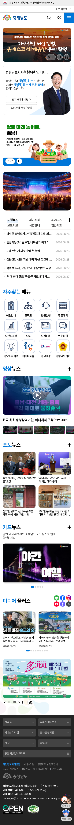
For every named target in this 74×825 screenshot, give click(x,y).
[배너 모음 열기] (66, 57)
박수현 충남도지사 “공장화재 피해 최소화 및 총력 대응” (29, 234)
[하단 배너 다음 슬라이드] (19, 702)
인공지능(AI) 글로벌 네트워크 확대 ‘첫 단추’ (29, 242)
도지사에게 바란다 (21, 99)
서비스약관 (28, 764)
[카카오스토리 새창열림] (62, 604)
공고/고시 (56, 220)
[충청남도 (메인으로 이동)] (15, 776)
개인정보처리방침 (11, 764)
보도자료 (12, 225)
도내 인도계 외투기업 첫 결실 (23, 251)
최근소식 (34, 220)
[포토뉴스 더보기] (69, 445)
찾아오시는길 (28, 769)
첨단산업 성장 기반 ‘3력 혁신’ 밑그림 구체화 (29, 259)
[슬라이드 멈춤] (60, 57)
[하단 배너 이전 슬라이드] (5, 702)
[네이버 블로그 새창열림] (56, 598)
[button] (10, 430)
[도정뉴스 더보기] (69, 220)
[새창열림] (37, 45)
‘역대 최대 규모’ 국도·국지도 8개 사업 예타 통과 (29, 276)
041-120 (18, 790)
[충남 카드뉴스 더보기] (69, 527)
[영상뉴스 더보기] (69, 369)
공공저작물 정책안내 (48, 764)
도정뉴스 (12, 220)
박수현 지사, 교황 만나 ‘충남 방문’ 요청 (28, 268)
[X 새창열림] (68, 604)
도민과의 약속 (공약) (21, 107)
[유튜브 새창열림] (56, 604)
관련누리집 (57, 769)
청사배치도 (43, 769)
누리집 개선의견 (10, 769)
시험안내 (34, 225)
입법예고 (56, 225)
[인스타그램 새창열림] (68, 598)
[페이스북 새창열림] (62, 598)
